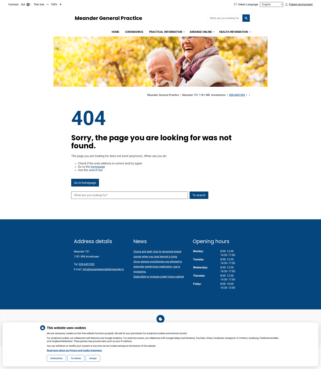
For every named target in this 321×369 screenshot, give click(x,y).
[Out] (29, 4)
